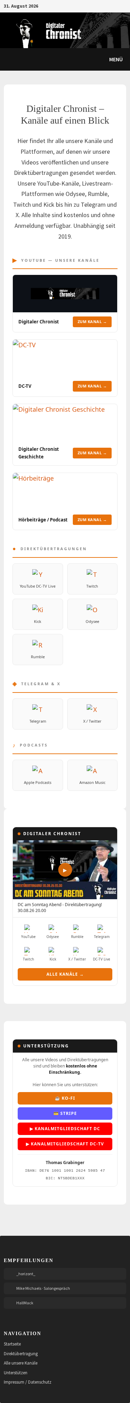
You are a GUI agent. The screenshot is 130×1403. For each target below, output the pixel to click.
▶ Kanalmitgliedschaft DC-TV (65, 1144)
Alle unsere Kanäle (20, 1363)
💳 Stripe (65, 1113)
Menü (115, 59)
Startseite (12, 1344)
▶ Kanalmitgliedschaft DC (65, 1129)
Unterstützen (15, 1373)
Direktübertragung (21, 1354)
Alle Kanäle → (65, 974)
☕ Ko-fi (65, 1098)
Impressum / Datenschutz (27, 1382)
